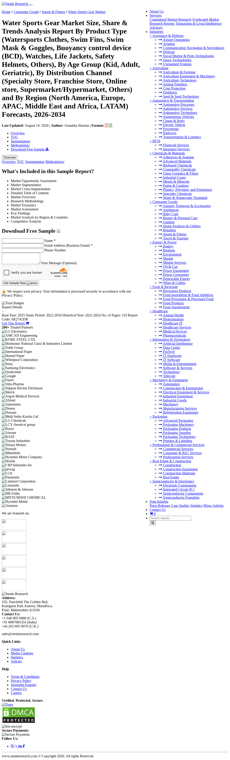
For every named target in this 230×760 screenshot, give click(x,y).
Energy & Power (165, 242)
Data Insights (159, 501)
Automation (171, 384)
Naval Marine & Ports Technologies (188, 56)
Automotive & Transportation (173, 100)
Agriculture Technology (179, 80)
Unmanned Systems (176, 64)
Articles (217, 505)
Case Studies (180, 505)
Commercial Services (177, 449)
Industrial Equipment (177, 396)
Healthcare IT (172, 323)
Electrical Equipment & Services (185, 392)
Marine (167, 258)
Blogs (207, 505)
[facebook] (24, 746)
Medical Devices (174, 331)
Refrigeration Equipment (180, 412)
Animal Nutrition (174, 84)
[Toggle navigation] (31, 5)
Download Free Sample (28, 149)
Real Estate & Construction (172, 461)
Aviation (168, 44)
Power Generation (175, 275)
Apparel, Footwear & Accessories (186, 206)
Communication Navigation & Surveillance (193, 48)
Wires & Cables (173, 283)
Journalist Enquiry (24, 685)
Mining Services (174, 262)
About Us (157, 11)
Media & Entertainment (179, 364)
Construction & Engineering (182, 388)
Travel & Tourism (175, 238)
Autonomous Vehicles (178, 117)
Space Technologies (176, 60)
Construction (171, 465)
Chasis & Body (173, 121)
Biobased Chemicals (177, 165)
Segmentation (20, 141)
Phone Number (55, 250)
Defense (168, 52)
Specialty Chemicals (177, 194)
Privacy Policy (21, 681)
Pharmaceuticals (174, 335)
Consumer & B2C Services (182, 453)
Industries (156, 32)
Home (6, 12)
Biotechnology (173, 319)
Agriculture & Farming (178, 72)
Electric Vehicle (173, 125)
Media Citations (22, 653)
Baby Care (170, 214)
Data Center (171, 348)
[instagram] (13, 746)
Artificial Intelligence (177, 343)
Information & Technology (171, 339)
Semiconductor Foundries (180, 497)
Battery (167, 246)
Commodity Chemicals (179, 169)
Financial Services (175, 145)
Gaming (168, 222)
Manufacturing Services (179, 408)
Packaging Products (176, 429)
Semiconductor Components (182, 493)
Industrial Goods (174, 400)
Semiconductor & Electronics (173, 481)
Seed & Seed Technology (180, 96)
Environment (171, 254)
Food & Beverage (165, 287)
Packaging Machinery (178, 424)
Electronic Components (179, 485)
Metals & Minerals (175, 181)
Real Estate (170, 477)
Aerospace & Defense (168, 36)
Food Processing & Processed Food (188, 299)
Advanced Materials (176, 161)
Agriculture (160, 68)
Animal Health (173, 315)
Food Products (173, 303)
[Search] (153, 523)
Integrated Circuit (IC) (178, 489)
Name (49, 241)
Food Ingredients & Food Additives (187, 295)
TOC (14, 137)
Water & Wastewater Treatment (184, 198)
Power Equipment (175, 271)
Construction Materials (178, 473)
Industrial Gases (174, 177)
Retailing (169, 230)
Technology (171, 372)
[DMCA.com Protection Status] (18, 722)
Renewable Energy (176, 279)
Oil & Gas (170, 266)
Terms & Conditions (25, 677)
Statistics (196, 505)
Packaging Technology (179, 437)
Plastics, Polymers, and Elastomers (187, 190)
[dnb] (7, 704)
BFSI (156, 141)
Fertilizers (169, 92)
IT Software (171, 360)
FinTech (168, 352)
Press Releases (160, 505)
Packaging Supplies (176, 433)
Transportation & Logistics (181, 137)
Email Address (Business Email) (68, 245)
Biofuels (168, 250)
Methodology (20, 145)
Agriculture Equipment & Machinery (188, 76)
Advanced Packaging (177, 420)
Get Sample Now (15, 283)
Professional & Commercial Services (178, 445)
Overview (18, 133)
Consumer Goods (165, 202)
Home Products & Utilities (181, 226)
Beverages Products (176, 291)
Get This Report (14, 323)
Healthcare (160, 311)
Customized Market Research (170, 19)
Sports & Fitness (174, 234)
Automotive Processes (178, 104)
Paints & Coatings (175, 185)
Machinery (170, 404)
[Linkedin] (21, 746)
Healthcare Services (176, 327)
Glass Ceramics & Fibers (180, 173)
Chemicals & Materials (169, 153)
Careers (16, 693)
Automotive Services (177, 109)
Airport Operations (176, 40)
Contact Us (158, 510)
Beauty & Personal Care (179, 218)
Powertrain (170, 129)
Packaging (160, 416)
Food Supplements (176, 307)
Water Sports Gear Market (86, 12)
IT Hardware (171, 356)
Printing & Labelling (177, 441)
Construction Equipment (180, 469)
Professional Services (177, 457)
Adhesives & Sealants (178, 157)
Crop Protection (174, 88)
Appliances (170, 210)
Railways (169, 133)
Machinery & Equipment (170, 380)
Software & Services (177, 368)
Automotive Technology (179, 113)
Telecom (168, 376)
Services (155, 15)
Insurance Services (176, 149)
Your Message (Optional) (59, 263)
